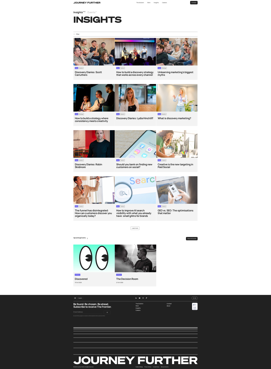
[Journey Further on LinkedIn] (136, 298)
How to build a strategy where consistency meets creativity (93, 85)
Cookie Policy (156, 367)
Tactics (122, 68)
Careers (164, 3)
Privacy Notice (147, 367)
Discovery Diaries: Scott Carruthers (85, 39)
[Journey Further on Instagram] (143, 298)
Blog (76, 68)
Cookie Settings (139, 366)
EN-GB (194, 298)
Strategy (164, 68)
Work (148, 3)
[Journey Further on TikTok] (146, 298)
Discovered (77, 245)
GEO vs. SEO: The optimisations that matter (170, 177)
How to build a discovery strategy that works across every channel (134, 40)
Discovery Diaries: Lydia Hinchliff (125, 85)
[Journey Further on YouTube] (139, 298)
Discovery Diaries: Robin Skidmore (84, 131)
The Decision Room (121, 245)
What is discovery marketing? (166, 85)
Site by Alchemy (165, 367)
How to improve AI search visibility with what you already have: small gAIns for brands (135, 178)
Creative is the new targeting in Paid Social (170, 131)
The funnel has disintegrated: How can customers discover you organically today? (92, 178)
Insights (156, 3)
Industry (81, 68)
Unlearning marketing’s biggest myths (168, 39)
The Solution (140, 3)
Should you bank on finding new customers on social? (132, 131)
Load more (135, 228)
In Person (77, 275)
